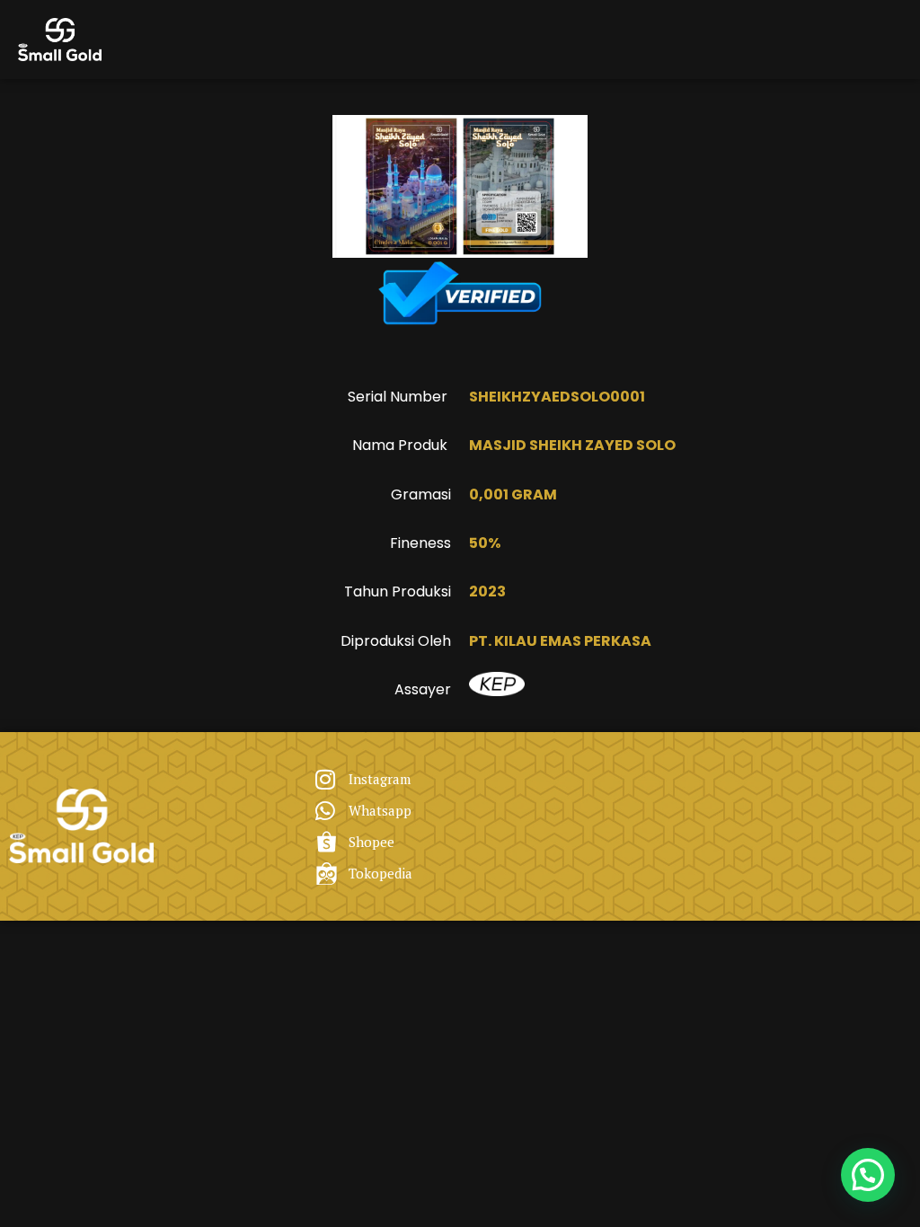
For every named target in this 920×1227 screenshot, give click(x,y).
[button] (868, 1175)
